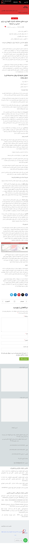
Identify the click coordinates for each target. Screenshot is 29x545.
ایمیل (26, 340)
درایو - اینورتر (21, 10)
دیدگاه (26, 316)
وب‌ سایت (25, 346)
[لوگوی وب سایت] (6, 2)
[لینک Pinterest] (18, 294)
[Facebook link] (26, 294)
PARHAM (19, 27)
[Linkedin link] (15, 294)
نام (27, 334)
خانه (27, 10)
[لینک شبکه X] (22, 294)
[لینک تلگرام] (11, 294)
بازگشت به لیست (14, 301)
